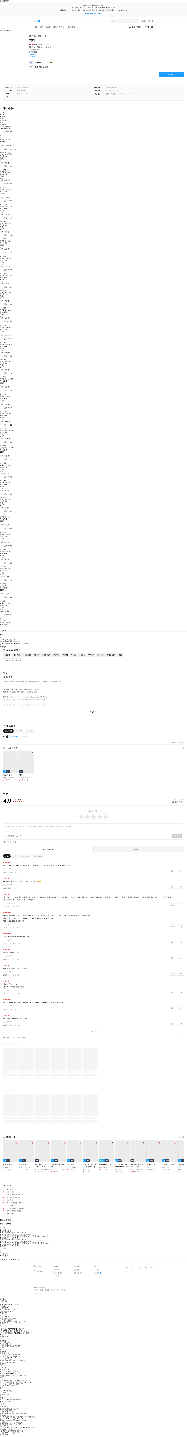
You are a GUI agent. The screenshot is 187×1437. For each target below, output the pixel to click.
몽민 (116, 1169)
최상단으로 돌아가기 (12, 1260)
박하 (21, 775)
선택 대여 (3, 124)
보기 (1, 143)
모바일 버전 (4, 1434)
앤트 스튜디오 (71, 1167)
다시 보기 (11, 1412)
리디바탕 (56, 1279)
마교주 (21, 1167)
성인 (34, 36)
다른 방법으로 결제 (6, 1311)
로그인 (148, 21)
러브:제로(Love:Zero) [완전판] (42, 1166)
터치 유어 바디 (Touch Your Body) (121, 1166)
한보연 (89, 1169)
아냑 (84, 1169)
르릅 (119, 1169)
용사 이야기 (150, 1165)
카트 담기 (3, 647)
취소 (1, 645)
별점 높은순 (25, 856)
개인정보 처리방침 (44, 1290)
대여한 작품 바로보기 (20, 1322)
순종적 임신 (23, 1165)
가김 (46, 47)
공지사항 (39, 1271)
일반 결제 (13, 1362)
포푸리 (5, 1167)
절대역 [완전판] (105, 1165)
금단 (29, 1167)
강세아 (133, 1169)
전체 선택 (3, 117)
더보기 (181, 748)
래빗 (30, 47)
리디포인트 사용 (5, 1359)
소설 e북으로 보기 (41, 67)
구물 (78, 1167)
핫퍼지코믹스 (55, 1169)
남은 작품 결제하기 (6, 1322)
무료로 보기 (4, 1346)
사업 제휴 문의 (78, 1273)
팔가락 (37, 1169)
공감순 (15, 856)
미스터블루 (32, 49)
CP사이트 (56, 1276)
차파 (25, 1167)
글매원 (19, 731)
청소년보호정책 (55, 1290)
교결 (105, 1167)
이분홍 (46, 1169)
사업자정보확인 (64, 1290)
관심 (33, 56)
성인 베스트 (7, 1185)
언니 (147, 1167)
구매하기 (9, 1401)
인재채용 (96, 1273)
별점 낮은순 (37, 856)
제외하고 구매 (4, 1254)
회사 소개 (96, 1270)
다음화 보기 (4, 1412)
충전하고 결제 (4, 1362)
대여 (1, 161)
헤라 (163, 1167)
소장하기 (3, 114)
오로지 (13, 777)
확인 (1, 1335)
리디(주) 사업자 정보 (39, 1287)
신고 (14, 872)
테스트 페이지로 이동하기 (93, 13)
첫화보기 (171, 74)
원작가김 (30, 731)
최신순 (7, 856)
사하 (167, 1167)
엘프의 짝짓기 (8, 1165)
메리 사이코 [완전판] (57, 1166)
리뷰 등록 (177, 836)
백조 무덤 (70, 1165)
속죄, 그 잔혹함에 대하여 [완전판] (89, 1166)
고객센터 (39, 1266)
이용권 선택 (4, 1344)
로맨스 (45, 36)
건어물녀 (64, 1169)
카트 (1, 122)
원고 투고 (76, 1270)
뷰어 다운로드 (57, 1273)
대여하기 (3, 112)
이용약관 (35, 1290)
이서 (179, 1169)
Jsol (8, 777)
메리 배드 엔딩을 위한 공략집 (137, 1166)
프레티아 (139, 1169)
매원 (38, 47)
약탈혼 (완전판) (168, 1165)
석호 (41, 1169)
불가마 (101, 1167)
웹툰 (30, 36)
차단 (19, 872)
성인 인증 (3, 1247)
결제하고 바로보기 (6, 1360)
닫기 (4, 1392)
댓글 (173, 871)
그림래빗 (8, 731)
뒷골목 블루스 (8, 775)
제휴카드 (56, 1270)
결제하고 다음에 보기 (20, 1360)
